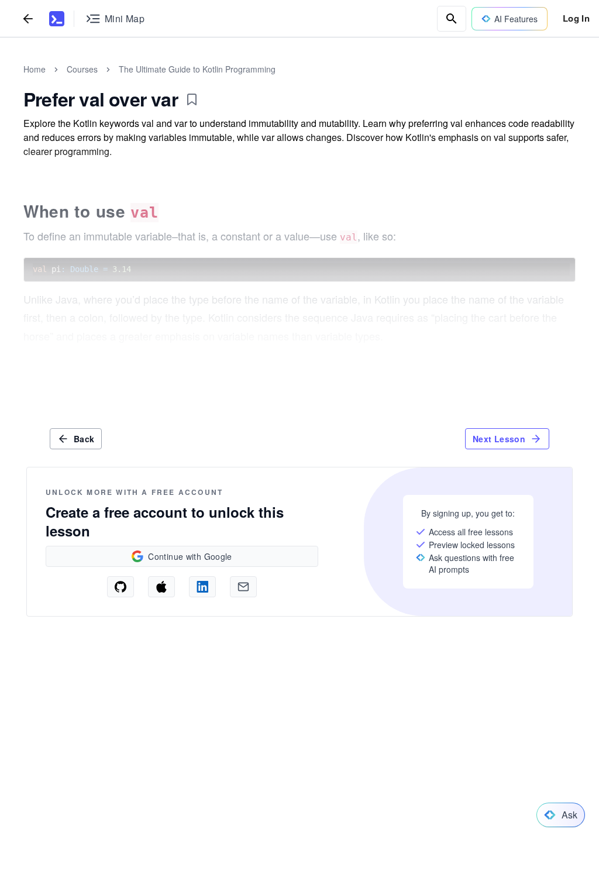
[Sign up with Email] (243, 586)
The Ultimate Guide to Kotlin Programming (197, 69)
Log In (576, 18)
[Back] (28, 18)
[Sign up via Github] (120, 586)
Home (34, 69)
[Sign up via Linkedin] (202, 586)
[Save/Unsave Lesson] (192, 99)
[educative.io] (56, 18)
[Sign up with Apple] (161, 586)
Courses (82, 69)
